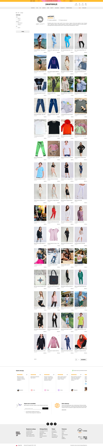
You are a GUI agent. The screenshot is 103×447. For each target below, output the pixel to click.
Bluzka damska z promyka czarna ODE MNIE (67, 243)
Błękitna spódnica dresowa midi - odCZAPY (67, 307)
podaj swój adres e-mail (29, 408)
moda (19, 27)
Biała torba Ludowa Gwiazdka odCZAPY (40, 286)
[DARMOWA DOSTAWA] (51, 1)
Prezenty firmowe (54, 437)
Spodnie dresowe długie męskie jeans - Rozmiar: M (67, 350)
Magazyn (63, 437)
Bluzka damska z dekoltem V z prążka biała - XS (40, 307)
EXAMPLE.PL (64, 438)
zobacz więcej (64, 409)
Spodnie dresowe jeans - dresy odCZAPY (40, 114)
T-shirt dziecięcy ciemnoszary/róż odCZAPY (81, 114)
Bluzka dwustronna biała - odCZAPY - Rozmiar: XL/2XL (67, 329)
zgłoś (26, 374)
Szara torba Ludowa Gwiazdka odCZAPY (54, 286)
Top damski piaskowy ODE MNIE (80, 243)
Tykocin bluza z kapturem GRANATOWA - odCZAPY (54, 71)
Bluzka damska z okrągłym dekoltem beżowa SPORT (67, 200)
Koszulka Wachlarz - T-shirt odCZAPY (40, 50)
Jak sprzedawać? (54, 432)
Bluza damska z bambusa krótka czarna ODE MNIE (67, 286)
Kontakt (41, 437)
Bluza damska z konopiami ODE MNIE (67, 71)
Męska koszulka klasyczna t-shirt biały (67, 157)
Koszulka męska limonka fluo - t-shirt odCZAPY (81, 329)
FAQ (52, 433)
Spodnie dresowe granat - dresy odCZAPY (54, 114)
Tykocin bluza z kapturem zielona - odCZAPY (40, 71)
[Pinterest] (55, 424)
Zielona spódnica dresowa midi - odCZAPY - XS (81, 307)
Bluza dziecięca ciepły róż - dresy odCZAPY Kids (54, 157)
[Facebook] (48, 424)
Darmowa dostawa (65, 434)
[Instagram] (51, 424)
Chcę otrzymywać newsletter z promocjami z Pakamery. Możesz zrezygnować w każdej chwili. (33, 412)
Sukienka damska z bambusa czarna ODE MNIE (81, 157)
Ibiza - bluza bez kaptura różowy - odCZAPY (81, 50)
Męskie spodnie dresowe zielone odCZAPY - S (81, 286)
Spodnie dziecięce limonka (38, 157)
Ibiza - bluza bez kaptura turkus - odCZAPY (67, 50)
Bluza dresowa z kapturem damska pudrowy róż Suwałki (54, 350)
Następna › (83, 359)
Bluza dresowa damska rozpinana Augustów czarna (54, 329)
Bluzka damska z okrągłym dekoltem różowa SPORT (54, 200)
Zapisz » (45, 408)
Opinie (63, 433)
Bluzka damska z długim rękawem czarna (40, 243)
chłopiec (19, 24)
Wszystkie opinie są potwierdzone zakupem (80, 370)
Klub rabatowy (54, 434)
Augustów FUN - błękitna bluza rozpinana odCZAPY (54, 50)
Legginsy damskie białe (78, 200)
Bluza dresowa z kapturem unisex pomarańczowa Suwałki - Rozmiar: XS (81, 350)
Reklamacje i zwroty (43, 433)
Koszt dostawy (42, 432)
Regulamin (41, 434)
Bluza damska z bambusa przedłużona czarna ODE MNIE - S (40, 329)
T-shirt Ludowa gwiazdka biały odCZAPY (81, 71)
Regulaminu (85, 445)
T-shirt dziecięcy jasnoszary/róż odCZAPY (67, 114)
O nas (63, 432)
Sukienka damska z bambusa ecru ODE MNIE (40, 200)
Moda (19, 18)
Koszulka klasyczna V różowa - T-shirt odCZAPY (54, 243)
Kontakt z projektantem (53, 20)
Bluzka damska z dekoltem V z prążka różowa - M (54, 307)
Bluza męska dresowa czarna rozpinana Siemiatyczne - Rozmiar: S (40, 350)
